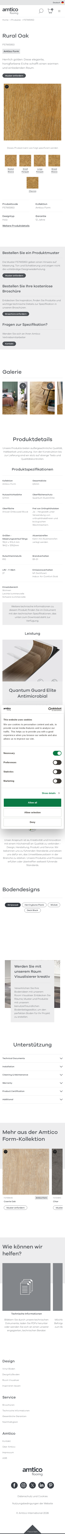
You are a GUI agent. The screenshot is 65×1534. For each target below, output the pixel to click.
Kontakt (9, 343)
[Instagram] (23, 1485)
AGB (4, 1458)
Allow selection (32, 812)
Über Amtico (8, 1446)
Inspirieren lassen (11, 1385)
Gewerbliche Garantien (14, 1416)
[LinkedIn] (41, 1485)
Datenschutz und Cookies (33, 1496)
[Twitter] (32, 1485)
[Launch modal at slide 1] (50, 386)
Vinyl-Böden (8, 1368)
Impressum (8, 1452)
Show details (49, 793)
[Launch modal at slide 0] (23, 386)
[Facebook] (14, 1485)
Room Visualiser (10, 1380)
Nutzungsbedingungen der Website (32, 1503)
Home (5, 20)
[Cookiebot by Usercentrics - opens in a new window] (48, 709)
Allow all (32, 802)
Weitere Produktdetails (15, 225)
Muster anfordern (14, 75)
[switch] (57, 762)
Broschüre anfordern (16, 314)
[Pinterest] (50, 1485)
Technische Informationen (16, 1410)
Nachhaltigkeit (10, 1422)
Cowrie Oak (10, 1201)
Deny (32, 822)
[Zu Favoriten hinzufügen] (7, 86)
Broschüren (8, 1405)
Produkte (16, 20)
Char (55, 1201)
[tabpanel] (32, 1058)
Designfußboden (11, 1374)
